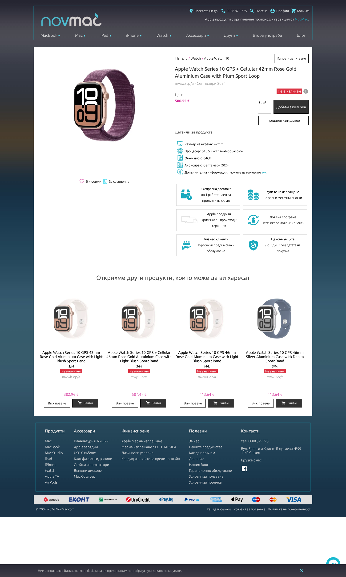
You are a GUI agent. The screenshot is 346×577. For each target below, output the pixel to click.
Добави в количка (291, 107)
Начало (181, 58)
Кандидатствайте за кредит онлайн (150, 459)
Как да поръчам (202, 453)
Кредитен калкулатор (283, 120)
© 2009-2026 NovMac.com (55, 509)
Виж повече (57, 403)
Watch (162, 35)
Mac (79, 35)
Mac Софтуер (84, 476)
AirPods (51, 482)
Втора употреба (267, 35)
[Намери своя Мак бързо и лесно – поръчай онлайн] (167, 500)
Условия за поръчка (205, 482)
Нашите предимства (205, 447)
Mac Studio (54, 453)
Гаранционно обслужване (210, 470)
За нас (194, 441)
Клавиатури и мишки (91, 441)
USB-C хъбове (85, 453)
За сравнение (115, 181)
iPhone (132, 35)
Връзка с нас (251, 460)
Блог (301, 35)
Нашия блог (199, 465)
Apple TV (52, 476)
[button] (279, 11)
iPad (104, 35)
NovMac (301, 19)
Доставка (196, 459)
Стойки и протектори (91, 465)
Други (229, 35)
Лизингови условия (137, 453)
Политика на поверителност (289, 509)
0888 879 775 (258, 441)
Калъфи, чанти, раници (93, 459)
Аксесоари (196, 35)
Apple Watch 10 (216, 58)
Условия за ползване (206, 476)
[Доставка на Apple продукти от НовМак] (52, 500)
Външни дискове (88, 470)
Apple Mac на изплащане (141, 441)
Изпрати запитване (291, 58)
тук (264, 172)
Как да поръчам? (219, 509)
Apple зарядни (86, 447)
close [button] (302, 570)
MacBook (48, 35)
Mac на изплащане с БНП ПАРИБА (149, 447)
